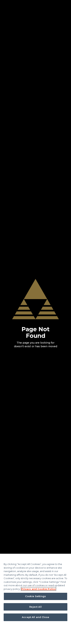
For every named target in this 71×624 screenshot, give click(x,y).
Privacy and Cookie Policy (38, 588)
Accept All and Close (35, 617)
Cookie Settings (35, 596)
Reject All (35, 606)
